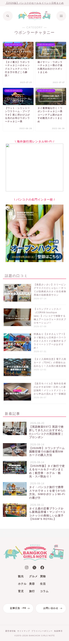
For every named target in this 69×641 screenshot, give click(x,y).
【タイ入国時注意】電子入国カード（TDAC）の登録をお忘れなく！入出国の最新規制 (50, 362)
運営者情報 (10, 631)
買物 (43, 576)
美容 (32, 583)
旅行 (32, 591)
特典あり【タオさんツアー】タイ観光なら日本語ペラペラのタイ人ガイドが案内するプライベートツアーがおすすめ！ (50, 341)
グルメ (33, 576)
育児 (21, 591)
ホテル (22, 583)
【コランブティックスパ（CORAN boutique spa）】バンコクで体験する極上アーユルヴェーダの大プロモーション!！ (50, 316)
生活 (43, 583)
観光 (21, 576)
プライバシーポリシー (42, 631)
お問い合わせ (50, 608)
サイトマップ (23, 631)
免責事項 (58, 631)
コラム (44, 591)
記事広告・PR (18, 608)
